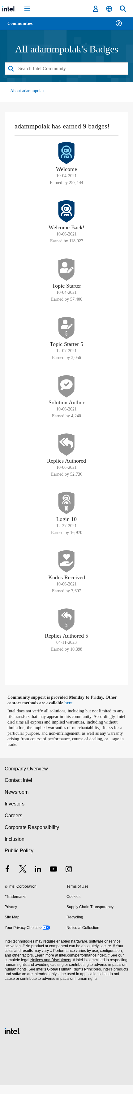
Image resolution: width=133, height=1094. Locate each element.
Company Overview (26, 777)
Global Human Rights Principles (72, 978)
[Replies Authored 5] (66, 628)
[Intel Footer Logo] (12, 1038)
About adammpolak (28, 91)
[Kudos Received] (66, 570)
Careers (13, 824)
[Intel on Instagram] (68, 878)
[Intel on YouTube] (53, 878)
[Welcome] (66, 161)
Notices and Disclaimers (49, 969)
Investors (15, 812)
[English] (109, 8)
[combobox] (66, 69)
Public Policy (19, 859)
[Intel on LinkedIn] (38, 878)
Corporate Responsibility (32, 836)
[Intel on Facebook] (7, 878)
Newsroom (16, 800)
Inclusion (14, 847)
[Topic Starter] (66, 278)
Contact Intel (19, 789)
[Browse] (22, 27)
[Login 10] (66, 511)
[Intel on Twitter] (23, 878)
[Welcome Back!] (66, 220)
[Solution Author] (66, 395)
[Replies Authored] (66, 453)
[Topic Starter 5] (66, 336)
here (71, 711)
